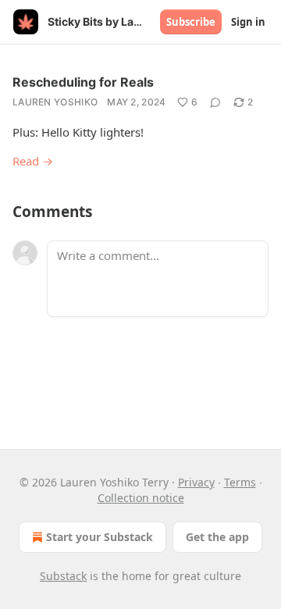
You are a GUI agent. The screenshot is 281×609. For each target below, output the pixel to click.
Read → (32, 161)
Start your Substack (99, 536)
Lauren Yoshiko (55, 102)
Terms (240, 482)
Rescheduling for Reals (83, 82)
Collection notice (141, 497)
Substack (63, 575)
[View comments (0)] (215, 102)
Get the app (217, 536)
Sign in (248, 22)
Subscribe (190, 22)
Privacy (196, 482)
